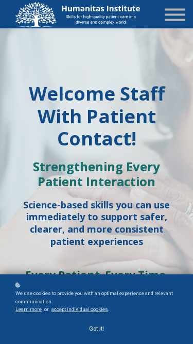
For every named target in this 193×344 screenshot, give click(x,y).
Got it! (96, 328)
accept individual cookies (79, 309)
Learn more (28, 309)
